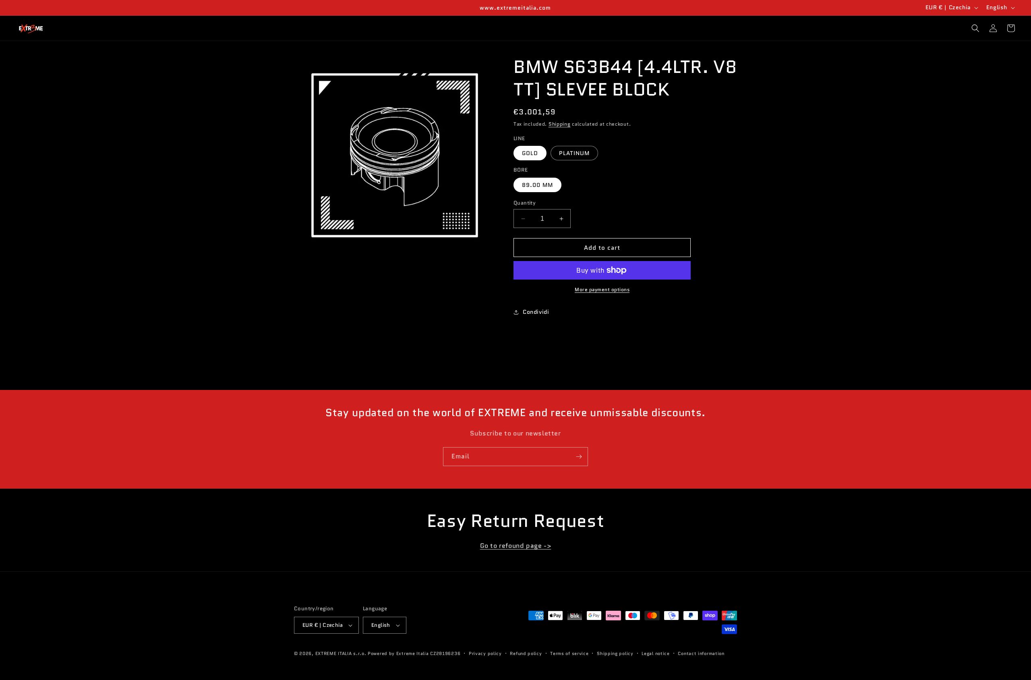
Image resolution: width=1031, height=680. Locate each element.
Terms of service (569, 653)
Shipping (560, 123)
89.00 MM (537, 185)
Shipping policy (615, 653)
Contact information (701, 653)
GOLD (530, 153)
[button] (975, 28)
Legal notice (655, 653)
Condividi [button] (536, 312)
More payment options (602, 289)
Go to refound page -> (515, 545)
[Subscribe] (579, 456)
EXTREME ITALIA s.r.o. (340, 653)
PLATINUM (574, 153)
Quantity (524, 203)
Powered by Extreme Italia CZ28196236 (414, 653)
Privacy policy (485, 653)
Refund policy (526, 653)
